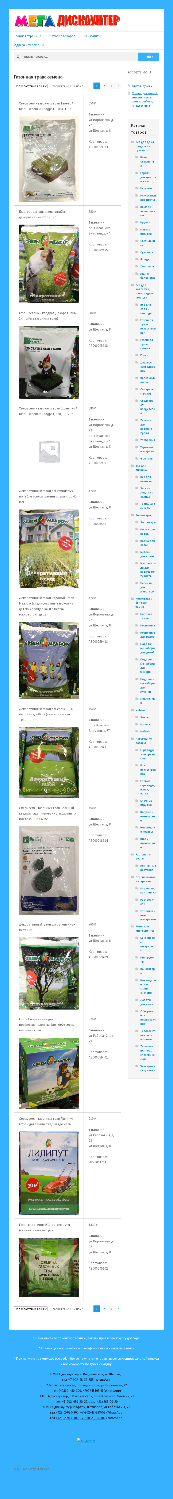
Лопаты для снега (147, 1002)
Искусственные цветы (148, 198)
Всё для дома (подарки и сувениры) (144, 146)
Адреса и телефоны (29, 45)
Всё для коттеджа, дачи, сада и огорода (144, 291)
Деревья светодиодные (147, 367)
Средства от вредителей (147, 407)
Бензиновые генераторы (147, 944)
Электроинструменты (147, 1068)
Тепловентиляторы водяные (147, 1035)
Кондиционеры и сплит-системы (148, 986)
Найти (149, 56)
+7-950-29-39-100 (92, 1418)
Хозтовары (147, 266)
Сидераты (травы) (147, 391)
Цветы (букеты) (143, 86)
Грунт (144, 355)
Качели (145, 724)
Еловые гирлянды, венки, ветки (147, 787)
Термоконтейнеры (147, 506)
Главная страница (27, 36)
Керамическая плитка (148, 890)
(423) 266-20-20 (106, 1401)
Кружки (145, 222)
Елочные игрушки (146, 803)
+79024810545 (92, 1390)
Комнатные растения (148, 868)
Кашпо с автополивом (147, 211)
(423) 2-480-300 (70, 1390)
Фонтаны (146, 458)
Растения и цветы (143, 857)
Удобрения (147, 440)
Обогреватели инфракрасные (148, 1017)
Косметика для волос (147, 635)
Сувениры (147, 252)
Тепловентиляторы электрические (147, 1052)
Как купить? (93, 36)
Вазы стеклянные (147, 161)
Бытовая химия (146, 616)
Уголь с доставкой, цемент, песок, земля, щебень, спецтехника (145, 99)
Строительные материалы (145, 879)
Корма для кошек (147, 531)
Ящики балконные (147, 276)
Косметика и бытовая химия (144, 603)
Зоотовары (143, 515)
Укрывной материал (147, 449)
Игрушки (146, 188)
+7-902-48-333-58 (92, 1412)
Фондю (145, 259)
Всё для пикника (141, 468)
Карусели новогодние (147, 816)
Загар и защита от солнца (147, 492)
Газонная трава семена (146, 344)
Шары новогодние (147, 843)
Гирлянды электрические (147, 754)
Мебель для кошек (147, 554)
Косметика (147, 625)
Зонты (144, 717)
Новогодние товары (143, 741)
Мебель (140, 710)
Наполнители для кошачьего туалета (147, 569)
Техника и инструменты (144, 928)
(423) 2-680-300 (67, 1412)
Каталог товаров (62, 36)
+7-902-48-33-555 (81, 1379)
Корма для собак (147, 543)
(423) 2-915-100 (67, 1418)
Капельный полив (147, 380)
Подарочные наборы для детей (147, 648)
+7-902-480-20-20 (74, 1401)
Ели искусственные (148, 769)
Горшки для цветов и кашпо (148, 177)
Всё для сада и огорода (146, 309)
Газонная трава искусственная (148, 326)
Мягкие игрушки (146, 232)
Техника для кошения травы (146, 426)
